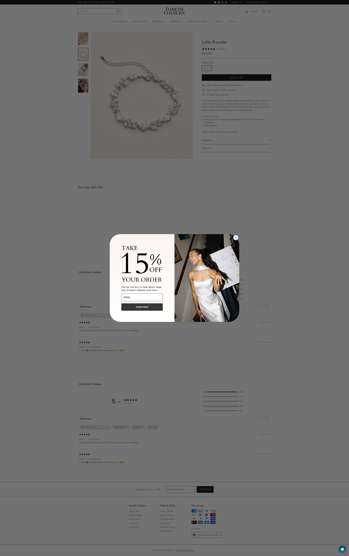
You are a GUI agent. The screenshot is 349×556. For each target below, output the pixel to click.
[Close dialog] (235, 237)
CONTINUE (142, 307)
